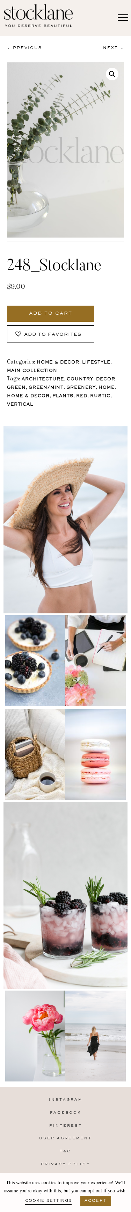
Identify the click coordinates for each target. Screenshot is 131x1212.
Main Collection (32, 371)
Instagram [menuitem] (65, 1099)
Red (81, 396)
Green (16, 388)
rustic (100, 396)
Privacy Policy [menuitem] (65, 1164)
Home (107, 388)
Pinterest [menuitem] (65, 1125)
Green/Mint (46, 388)
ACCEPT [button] (96, 1201)
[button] (112, 74)
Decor (105, 379)
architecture (43, 379)
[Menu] (123, 18)
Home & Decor (58, 363)
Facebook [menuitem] (65, 1112)
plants (62, 396)
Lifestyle (96, 363)
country (80, 379)
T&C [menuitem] (65, 1151)
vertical (20, 405)
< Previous (24, 48)
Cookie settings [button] (48, 1201)
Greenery (81, 388)
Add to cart (50, 314)
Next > (113, 48)
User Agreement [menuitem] (65, 1138)
